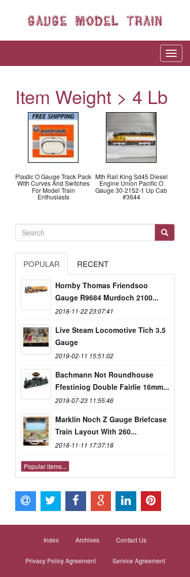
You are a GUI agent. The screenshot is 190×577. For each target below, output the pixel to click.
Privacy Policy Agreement (60, 560)
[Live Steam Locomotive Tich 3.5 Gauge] (36, 339)
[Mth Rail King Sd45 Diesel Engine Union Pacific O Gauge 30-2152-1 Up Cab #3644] (131, 136)
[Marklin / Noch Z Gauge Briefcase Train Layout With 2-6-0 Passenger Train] (36, 429)
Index (51, 539)
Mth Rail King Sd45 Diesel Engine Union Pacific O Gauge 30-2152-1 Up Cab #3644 (131, 186)
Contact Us (131, 539)
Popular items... (45, 466)
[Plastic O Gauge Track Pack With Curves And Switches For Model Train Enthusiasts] (53, 136)
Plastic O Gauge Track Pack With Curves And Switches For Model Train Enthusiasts (53, 186)
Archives (87, 539)
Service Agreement (138, 560)
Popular (41, 263)
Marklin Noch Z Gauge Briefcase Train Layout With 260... (111, 425)
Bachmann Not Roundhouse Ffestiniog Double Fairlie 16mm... (112, 380)
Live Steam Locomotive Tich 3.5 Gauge (110, 336)
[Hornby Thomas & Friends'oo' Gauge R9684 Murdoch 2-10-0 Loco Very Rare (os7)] (36, 295)
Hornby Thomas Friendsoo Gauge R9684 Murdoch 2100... (107, 291)
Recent (92, 263)
